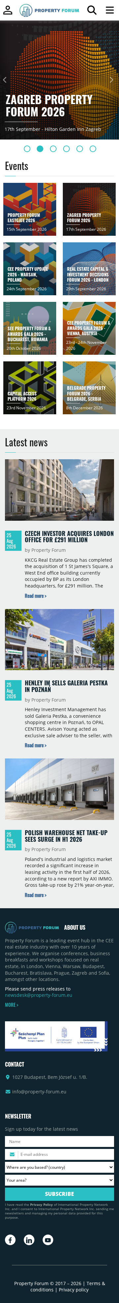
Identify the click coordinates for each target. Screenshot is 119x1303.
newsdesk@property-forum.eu (38, 995)
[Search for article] (92, 12)
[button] (5, 80)
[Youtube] (48, 1240)
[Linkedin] (29, 1240)
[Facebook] (10, 1240)
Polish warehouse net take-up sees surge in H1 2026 (66, 835)
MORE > (11, 1004)
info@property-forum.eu (39, 1091)
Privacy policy (74, 1289)
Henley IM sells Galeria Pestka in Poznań (66, 686)
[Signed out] (7, 13)
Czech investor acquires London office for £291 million (69, 536)
